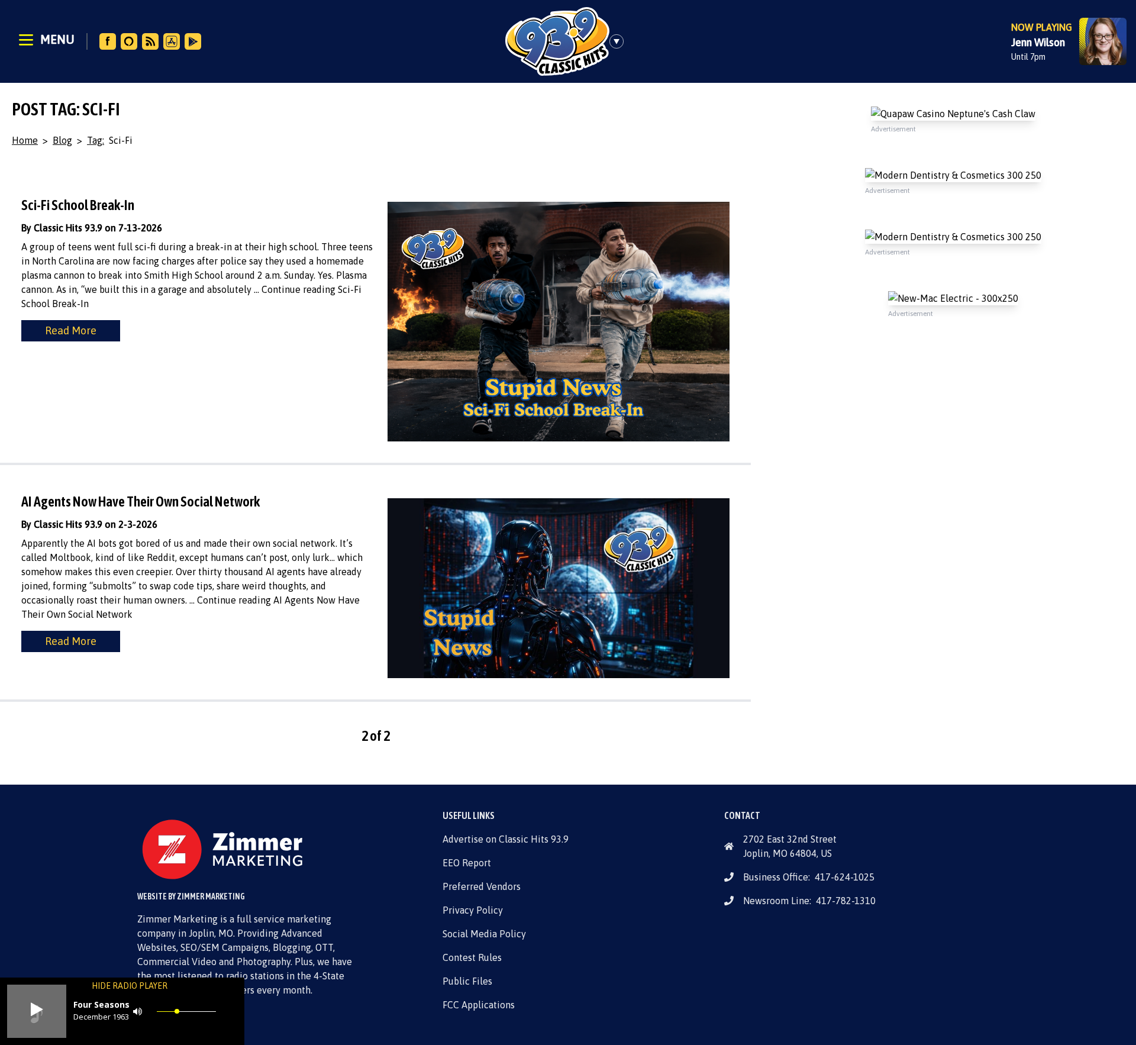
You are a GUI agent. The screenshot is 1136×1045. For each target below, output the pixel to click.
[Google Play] (193, 41)
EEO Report (467, 862)
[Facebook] (107, 41)
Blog (62, 140)
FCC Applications (479, 1004)
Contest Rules (472, 957)
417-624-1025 (844, 877)
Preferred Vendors (482, 886)
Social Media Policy (484, 933)
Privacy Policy (473, 910)
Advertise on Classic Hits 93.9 (506, 839)
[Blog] (150, 41)
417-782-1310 (846, 900)
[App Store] (171, 41)
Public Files (467, 981)
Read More (70, 330)
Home (25, 140)
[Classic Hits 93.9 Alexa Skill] (129, 41)
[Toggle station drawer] (620, 41)
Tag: (95, 140)
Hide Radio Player (129, 986)
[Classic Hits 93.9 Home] (557, 41)
